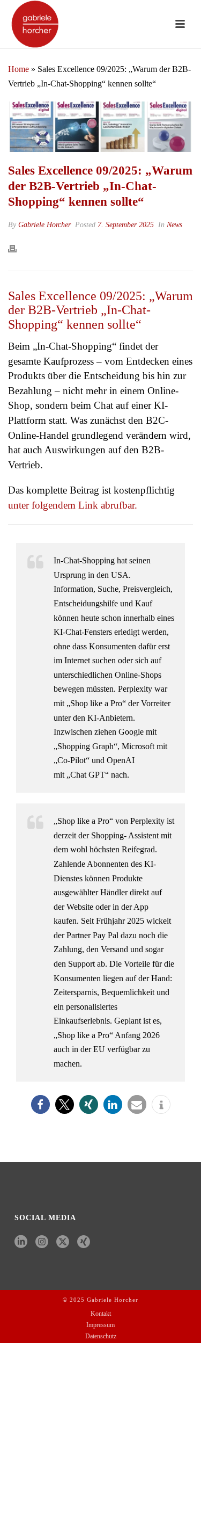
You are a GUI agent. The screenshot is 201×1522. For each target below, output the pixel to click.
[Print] (17, 248)
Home (18, 69)
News (174, 225)
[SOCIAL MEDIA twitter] (62, 1242)
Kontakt (101, 1313)
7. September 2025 (126, 225)
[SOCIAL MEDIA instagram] (41, 1242)
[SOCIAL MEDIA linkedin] (20, 1242)
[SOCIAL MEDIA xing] (83, 1242)
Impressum (100, 1325)
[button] (40, 1104)
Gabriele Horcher (44, 225)
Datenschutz (100, 1336)
